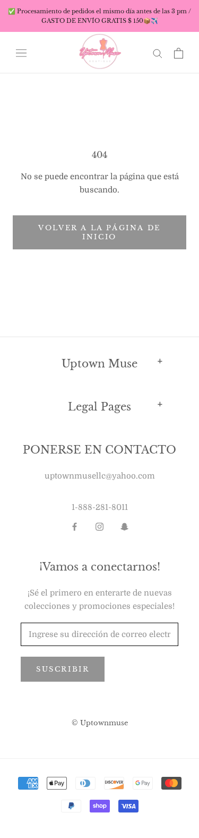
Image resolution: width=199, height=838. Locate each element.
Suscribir (62, 669)
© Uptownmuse (100, 722)
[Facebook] (75, 526)
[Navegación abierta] (21, 53)
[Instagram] (99, 526)
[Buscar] (157, 52)
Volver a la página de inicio (99, 232)
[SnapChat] (124, 526)
